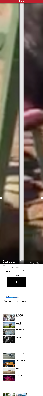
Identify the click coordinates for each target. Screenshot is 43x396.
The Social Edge (16, 267)
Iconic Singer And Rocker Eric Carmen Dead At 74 (20, 337)
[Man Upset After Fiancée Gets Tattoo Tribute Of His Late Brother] (9, 317)
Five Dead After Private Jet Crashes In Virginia (21, 368)
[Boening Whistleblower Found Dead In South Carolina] (9, 332)
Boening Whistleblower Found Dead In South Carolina (21, 330)
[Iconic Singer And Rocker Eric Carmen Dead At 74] (9, 339)
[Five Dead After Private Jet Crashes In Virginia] (9, 371)
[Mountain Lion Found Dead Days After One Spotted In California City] (9, 356)
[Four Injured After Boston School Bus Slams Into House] (9, 363)
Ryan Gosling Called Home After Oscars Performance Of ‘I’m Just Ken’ (21, 376)
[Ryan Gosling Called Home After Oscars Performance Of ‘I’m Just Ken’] (9, 378)
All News (8, 313)
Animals (12, 267)
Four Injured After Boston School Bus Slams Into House (21, 361)
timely (18, 267)
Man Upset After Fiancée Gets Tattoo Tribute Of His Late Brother (21, 315)
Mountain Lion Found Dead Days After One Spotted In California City (21, 353)
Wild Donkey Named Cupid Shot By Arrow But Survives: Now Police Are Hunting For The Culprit (21, 323)
